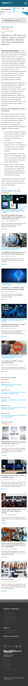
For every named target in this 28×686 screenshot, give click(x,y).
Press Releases (7, 27)
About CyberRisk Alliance (9, 613)
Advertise (6, 638)
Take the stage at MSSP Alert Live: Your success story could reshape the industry (13, 511)
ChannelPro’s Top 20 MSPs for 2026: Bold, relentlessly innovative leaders (12, 288)
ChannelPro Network (12, 549)
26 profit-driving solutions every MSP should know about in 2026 (13, 325)
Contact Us (6, 659)
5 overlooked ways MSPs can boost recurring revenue (12, 362)
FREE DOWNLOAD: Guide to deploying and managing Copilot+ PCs (13, 442)
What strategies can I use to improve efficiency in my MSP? (11, 385)
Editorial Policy (7, 668)
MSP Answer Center (18, 248)
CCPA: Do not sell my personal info (12, 669)
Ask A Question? (7, 624)
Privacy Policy (7, 664)
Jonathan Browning (13, 365)
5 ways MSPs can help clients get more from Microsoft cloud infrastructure (13, 253)
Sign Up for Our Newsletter (10, 620)
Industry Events (14, 356)
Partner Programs (5, 211)
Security (22, 211)
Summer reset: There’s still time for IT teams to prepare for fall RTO (14, 408)
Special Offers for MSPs (9, 622)
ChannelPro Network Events (10, 630)
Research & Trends (15, 211)
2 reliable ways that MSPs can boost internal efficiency (13, 400)
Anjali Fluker (12, 291)
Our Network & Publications (10, 616)
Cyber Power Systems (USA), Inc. (10, 51)
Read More (4, 229)
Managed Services (19, 210)
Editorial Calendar (8, 615)
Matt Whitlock (12, 221)
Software (3, 188)
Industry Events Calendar (10, 632)
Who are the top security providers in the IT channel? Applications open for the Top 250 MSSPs (13, 545)
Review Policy (7, 661)
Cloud (2, 248)
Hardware (7, 356)
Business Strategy (19, 355)
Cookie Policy (7, 666)
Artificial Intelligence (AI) (7, 210)
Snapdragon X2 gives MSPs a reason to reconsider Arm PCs (13, 476)
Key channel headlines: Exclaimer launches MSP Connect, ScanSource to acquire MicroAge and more (13, 217)
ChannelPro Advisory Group (10, 618)
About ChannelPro (8, 611)
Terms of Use (7, 662)
